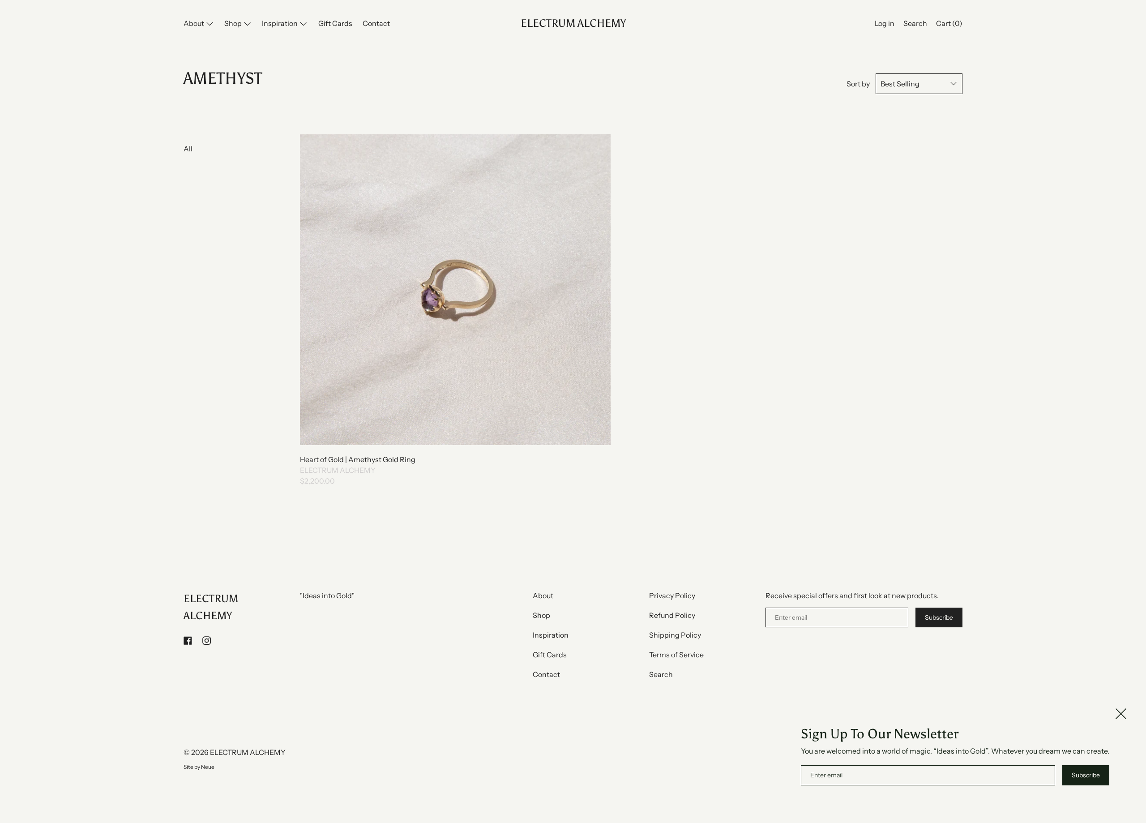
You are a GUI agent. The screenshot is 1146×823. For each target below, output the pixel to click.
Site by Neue (199, 766)
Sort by (858, 83)
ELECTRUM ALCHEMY (573, 23)
